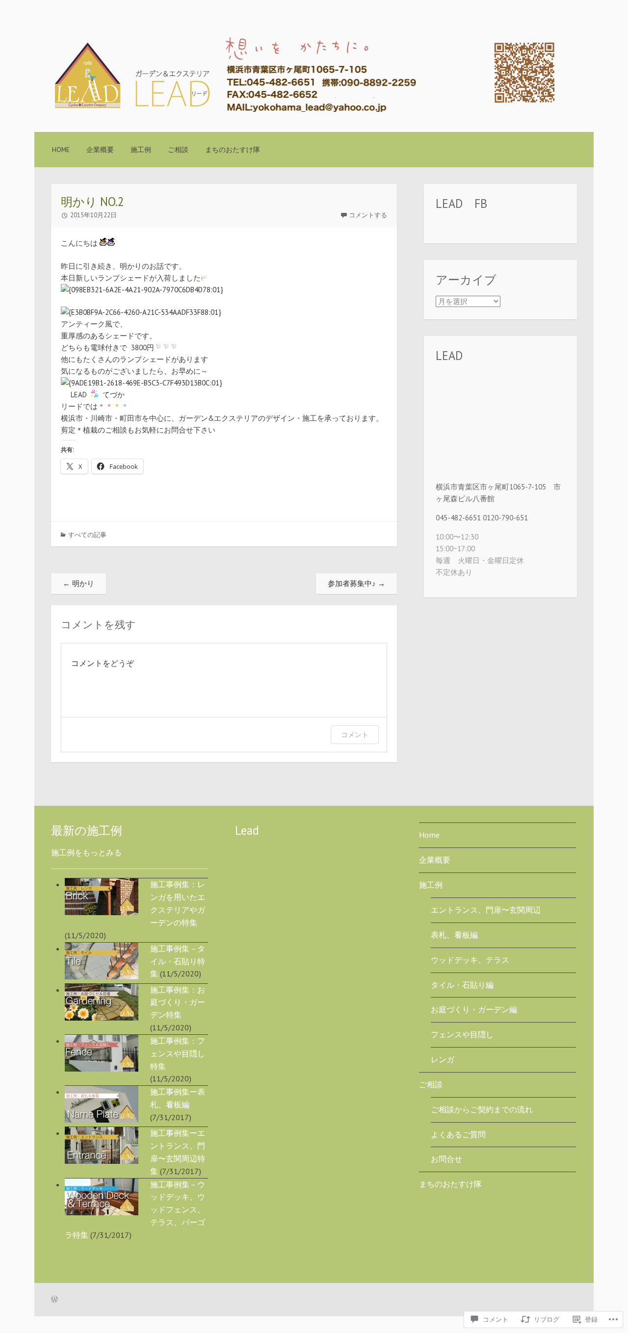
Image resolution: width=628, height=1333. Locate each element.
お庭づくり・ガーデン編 (474, 1009)
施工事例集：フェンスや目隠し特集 (177, 1053)
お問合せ (446, 1159)
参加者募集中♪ (356, 583)
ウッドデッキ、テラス (470, 960)
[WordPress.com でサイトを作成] (54, 1300)
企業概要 (100, 149)
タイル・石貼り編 (462, 985)
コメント (354, 734)
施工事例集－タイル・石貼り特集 (177, 961)
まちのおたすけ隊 (232, 149)
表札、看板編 (454, 935)
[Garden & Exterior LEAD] (304, 109)
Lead (247, 830)
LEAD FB (461, 203)
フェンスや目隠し (462, 1034)
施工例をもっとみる (86, 852)
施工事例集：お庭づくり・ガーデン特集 (177, 1002)
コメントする (368, 215)
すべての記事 (87, 535)
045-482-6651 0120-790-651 (482, 517)
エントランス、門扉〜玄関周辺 (486, 910)
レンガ (442, 1059)
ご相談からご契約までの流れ (482, 1109)
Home (61, 149)
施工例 (141, 149)
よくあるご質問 (458, 1134)
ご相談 (178, 149)
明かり (78, 583)
